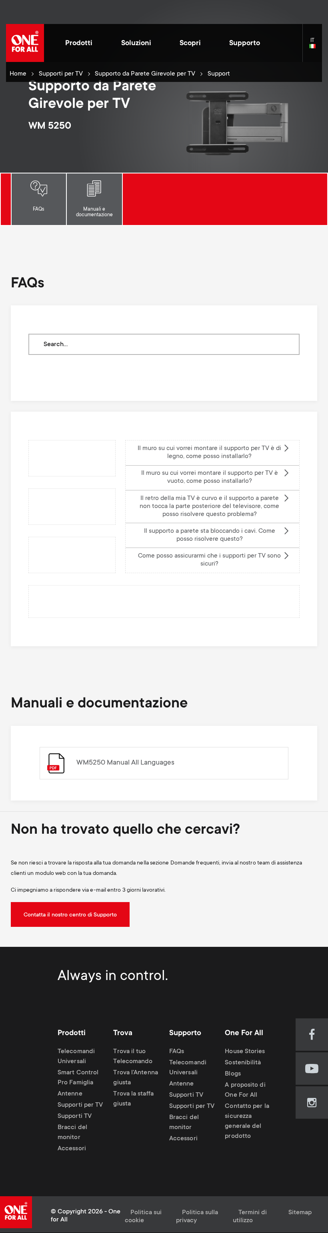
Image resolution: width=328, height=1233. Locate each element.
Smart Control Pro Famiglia (78, 1078)
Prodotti (78, 44)
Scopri (190, 44)
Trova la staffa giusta (133, 1099)
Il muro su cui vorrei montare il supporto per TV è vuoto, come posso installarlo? (209, 477)
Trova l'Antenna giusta (135, 1078)
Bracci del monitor (72, 1132)
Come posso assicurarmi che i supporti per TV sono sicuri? (209, 560)
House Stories (245, 1051)
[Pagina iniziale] (25, 43)
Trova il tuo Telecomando (132, 1056)
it (315, 46)
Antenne (70, 1094)
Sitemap (300, 1212)
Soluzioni (136, 44)
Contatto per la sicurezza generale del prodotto (247, 1121)
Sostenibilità (243, 1063)
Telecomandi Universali (76, 1056)
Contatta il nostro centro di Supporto (70, 915)
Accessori (72, 1148)
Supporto (244, 44)
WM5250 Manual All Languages (125, 763)
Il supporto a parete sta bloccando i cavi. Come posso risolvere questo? (209, 535)
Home (18, 74)
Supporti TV (75, 1116)
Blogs (232, 1074)
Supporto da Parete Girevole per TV (145, 74)
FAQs (38, 209)
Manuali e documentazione (94, 212)
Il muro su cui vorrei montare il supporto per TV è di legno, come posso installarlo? (209, 452)
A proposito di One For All (245, 1090)
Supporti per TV (61, 74)
